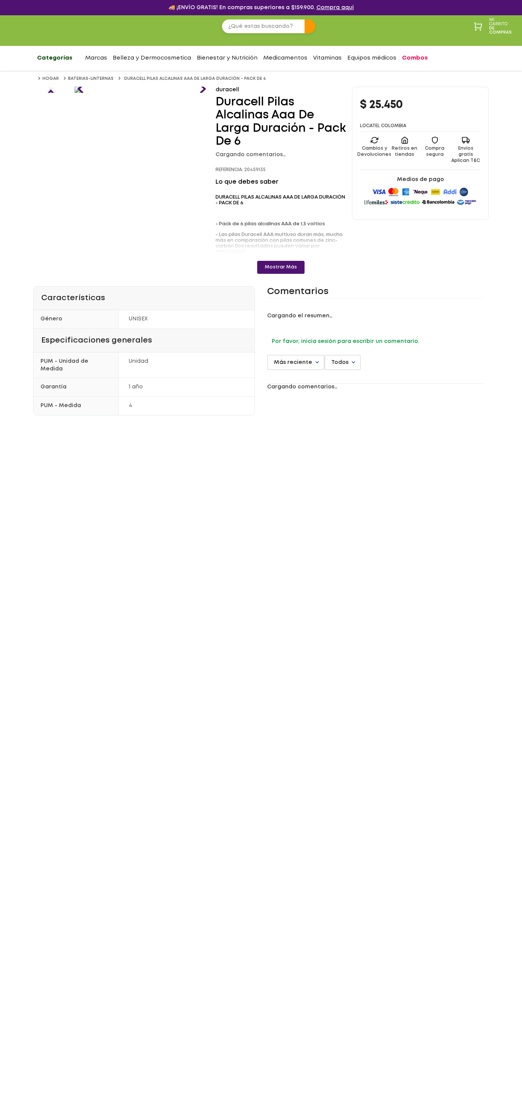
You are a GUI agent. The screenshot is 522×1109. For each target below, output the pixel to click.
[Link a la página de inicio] (34, 78)
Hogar (50, 79)
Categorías (54, 58)
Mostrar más (281, 267)
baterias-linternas (90, 79)
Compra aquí (335, 7)
